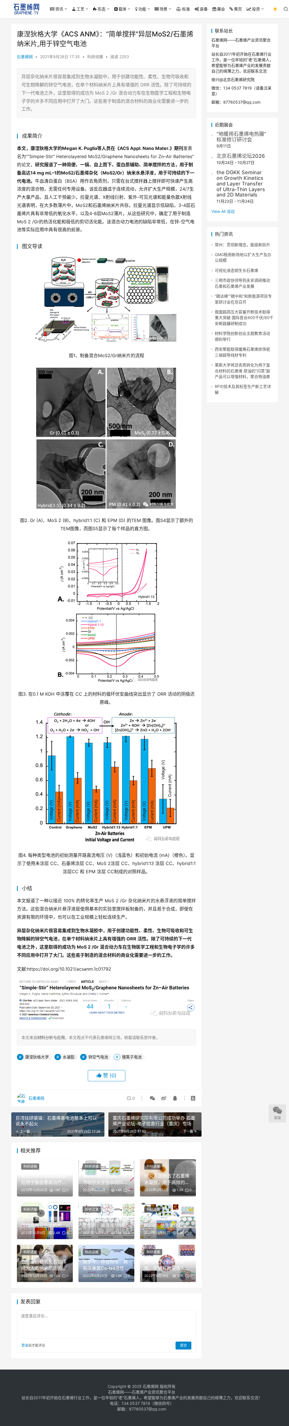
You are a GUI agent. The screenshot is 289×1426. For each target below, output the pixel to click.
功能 (142, 8)
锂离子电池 (132, 1056)
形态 (102, 8)
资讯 (59, 8)
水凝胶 (69, 1056)
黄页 (238, 8)
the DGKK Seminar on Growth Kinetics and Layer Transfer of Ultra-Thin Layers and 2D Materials (240, 183)
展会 (221, 8)
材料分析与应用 (51, 1037)
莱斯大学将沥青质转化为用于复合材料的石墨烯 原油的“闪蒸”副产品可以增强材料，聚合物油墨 (242, 370)
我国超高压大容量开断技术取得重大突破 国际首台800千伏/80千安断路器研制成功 (244, 317)
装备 (204, 8)
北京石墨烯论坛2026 (240, 156)
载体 (122, 8)
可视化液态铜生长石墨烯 (236, 270)
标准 (186, 8)
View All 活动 (223, 211)
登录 (24, 1345)
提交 (183, 1345)
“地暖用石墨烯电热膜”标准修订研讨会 (241, 137)
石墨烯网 (25, 56)
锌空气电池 (98, 1056)
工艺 (80, 8)
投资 (256, 8)
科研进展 (95, 56)
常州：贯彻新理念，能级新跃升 (242, 244)
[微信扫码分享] (152, 1098)
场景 (163, 8)
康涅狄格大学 (37, 1056)
